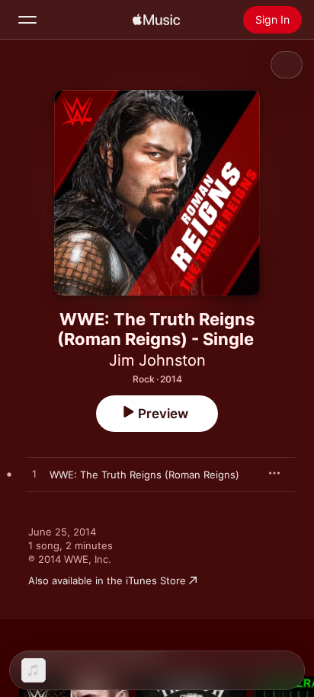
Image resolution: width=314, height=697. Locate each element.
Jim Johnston (157, 360)
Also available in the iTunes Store (107, 580)
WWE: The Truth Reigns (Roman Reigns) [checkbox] (144, 474)
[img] (156, 20)
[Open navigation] (27, 20)
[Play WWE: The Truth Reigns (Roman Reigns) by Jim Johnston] (34, 474)
